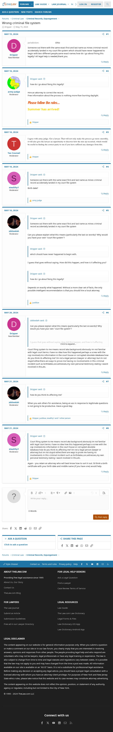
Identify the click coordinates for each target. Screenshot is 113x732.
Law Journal (59, 4)
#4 (107, 166)
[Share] (103, 34)
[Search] (107, 4)
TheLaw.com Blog (12, 593)
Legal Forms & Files (67, 618)
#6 (107, 312)
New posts (27, 12)
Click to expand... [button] (68, 344)
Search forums (43, 12)
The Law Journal (11, 607)
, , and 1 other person (51, 418)
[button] (32, 4)
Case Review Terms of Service (71, 588)
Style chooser (11, 564)
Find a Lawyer (64, 583)
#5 (107, 210)
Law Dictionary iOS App (69, 624)
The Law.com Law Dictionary (71, 613)
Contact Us (9, 587)
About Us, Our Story (13, 582)
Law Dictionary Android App (71, 629)
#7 (107, 381)
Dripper (8, 27)
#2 (107, 71)
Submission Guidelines (14, 618)
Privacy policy (65, 564)
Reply (106, 61)
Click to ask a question (16, 544)
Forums (24, 4)
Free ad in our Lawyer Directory (19, 624)
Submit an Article (12, 613)
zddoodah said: (37, 320)
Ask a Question (10, 12)
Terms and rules (49, 564)
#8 (107, 428)
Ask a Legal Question (68, 577)
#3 (107, 132)
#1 (107, 34)
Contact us (35, 564)
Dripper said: (36, 79)
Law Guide (41, 4)
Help (75, 564)
